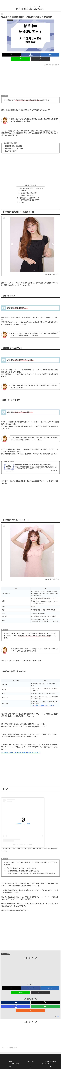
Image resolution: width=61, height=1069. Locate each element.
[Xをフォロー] (45, 1002)
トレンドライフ (6, 953)
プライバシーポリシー (50, 1061)
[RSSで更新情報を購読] (30, 1010)
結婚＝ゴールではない (28, 195)
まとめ (21, 202)
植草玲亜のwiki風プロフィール (29, 198)
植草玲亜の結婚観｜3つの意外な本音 (31, 188)
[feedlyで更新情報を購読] (45, 1006)
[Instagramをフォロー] (15, 1006)
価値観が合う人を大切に (29, 193)
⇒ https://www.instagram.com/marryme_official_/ (20, 752)
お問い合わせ (15, 1063)
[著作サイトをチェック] (15, 1002)
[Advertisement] (30, 78)
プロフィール (30, 1061)
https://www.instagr (37, 705)
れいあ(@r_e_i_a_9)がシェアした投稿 (22, 844)
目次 (27, 185)
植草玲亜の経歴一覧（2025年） (31, 200)
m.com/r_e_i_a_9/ (49, 705)
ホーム (10, 1061)
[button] (40, 59)
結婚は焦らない (26, 190)
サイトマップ (45, 1063)
